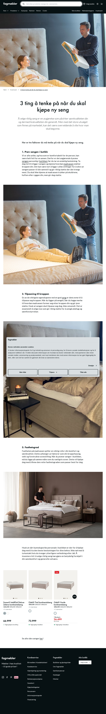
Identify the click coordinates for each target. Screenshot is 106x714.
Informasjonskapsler (34, 695)
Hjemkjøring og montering (36, 671)
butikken (43, 161)
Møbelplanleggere (88, 11)
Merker (38, 11)
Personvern (31, 691)
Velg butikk (84, 662)
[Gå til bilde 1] (13, 598)
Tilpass (51, 372)
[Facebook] (7, 677)
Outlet (45, 11)
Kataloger (56, 675)
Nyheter (32, 11)
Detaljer (91, 365)
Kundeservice (32, 667)
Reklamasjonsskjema (34, 679)
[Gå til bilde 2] (15, 598)
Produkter (13, 11)
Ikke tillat (22, 372)
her (41, 638)
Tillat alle (83, 372)
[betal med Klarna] (16, 677)
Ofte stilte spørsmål (34, 675)
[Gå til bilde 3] (16, 598)
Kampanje (24, 11)
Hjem (5, 90)
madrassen (68, 164)
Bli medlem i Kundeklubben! (37, 662)
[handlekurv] (97, 4)
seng (64, 297)
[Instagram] (3, 677)
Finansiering (31, 699)
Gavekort (30, 683)
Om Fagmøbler (58, 667)
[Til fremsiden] (10, 3)
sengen (25, 161)
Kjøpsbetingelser (33, 687)
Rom (4, 11)
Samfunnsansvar (58, 671)
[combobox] (51, 4)
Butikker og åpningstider (62, 662)
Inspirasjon (99, 11)
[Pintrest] (11, 677)
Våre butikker (76, 11)
